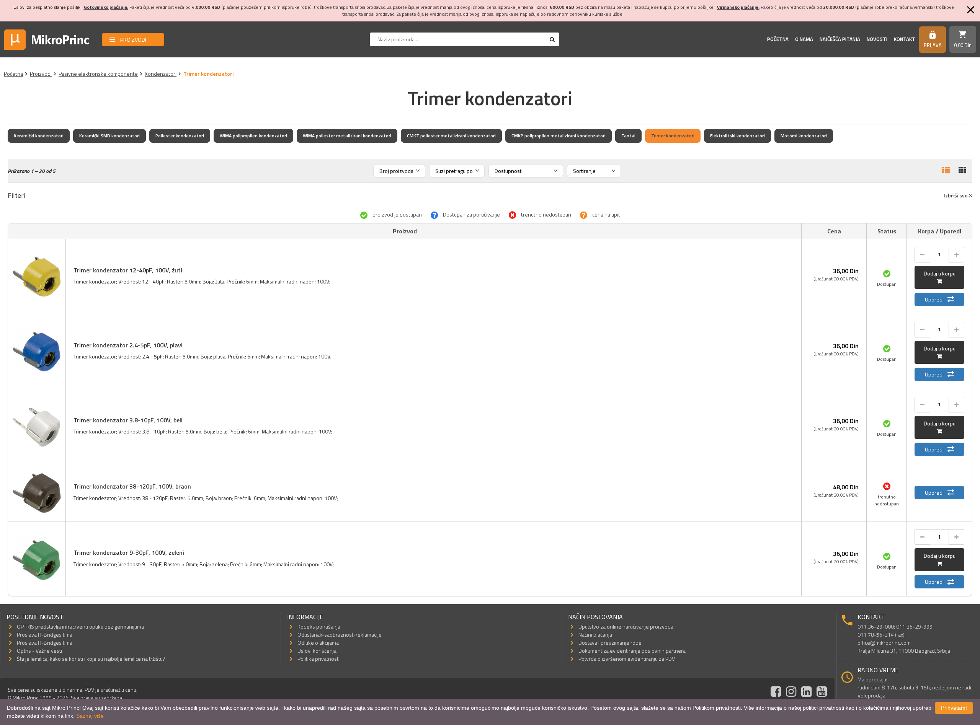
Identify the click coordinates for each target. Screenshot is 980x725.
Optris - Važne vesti (39, 651)
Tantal (628, 135)
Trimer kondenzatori (672, 135)
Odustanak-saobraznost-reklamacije (339, 635)
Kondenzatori (160, 74)
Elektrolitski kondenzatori (737, 135)
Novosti (877, 39)
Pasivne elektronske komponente (98, 74)
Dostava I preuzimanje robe (610, 643)
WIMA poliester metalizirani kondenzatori (347, 135)
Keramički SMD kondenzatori (109, 135)
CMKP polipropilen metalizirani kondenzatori (558, 135)
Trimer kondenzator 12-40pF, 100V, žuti (128, 270)
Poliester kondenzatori (179, 135)
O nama (804, 39)
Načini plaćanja (595, 635)
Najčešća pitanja (840, 39)
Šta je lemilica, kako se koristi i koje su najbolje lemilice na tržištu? (91, 659)
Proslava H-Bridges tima (44, 635)
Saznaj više (90, 716)
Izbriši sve (956, 195)
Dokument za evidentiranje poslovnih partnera (632, 651)
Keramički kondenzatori (39, 135)
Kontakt (904, 39)
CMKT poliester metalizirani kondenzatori (451, 135)
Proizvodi (41, 74)
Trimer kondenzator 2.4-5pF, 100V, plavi (128, 345)
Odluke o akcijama (318, 643)
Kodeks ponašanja (318, 626)
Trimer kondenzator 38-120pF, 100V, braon (132, 486)
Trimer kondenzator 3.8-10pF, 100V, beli (128, 420)
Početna (778, 39)
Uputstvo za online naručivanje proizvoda (625, 626)
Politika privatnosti (318, 659)
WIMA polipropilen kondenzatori (253, 135)
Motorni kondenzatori (804, 135)
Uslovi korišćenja (316, 651)
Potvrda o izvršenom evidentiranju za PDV (626, 659)
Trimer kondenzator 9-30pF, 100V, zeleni (129, 552)
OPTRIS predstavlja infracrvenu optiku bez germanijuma (80, 626)
